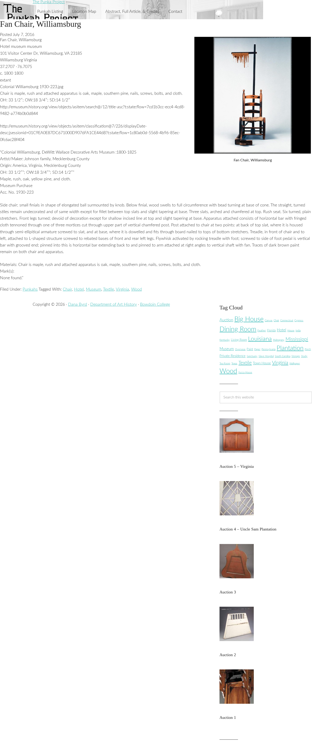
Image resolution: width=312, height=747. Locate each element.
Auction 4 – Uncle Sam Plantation (247, 529)
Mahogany (278, 340)
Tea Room (224, 363)
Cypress (298, 320)
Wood (136, 289)
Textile (108, 289)
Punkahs (30, 289)
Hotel (79, 289)
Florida (271, 330)
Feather (261, 330)
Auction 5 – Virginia (236, 466)
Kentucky (224, 340)
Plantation (290, 348)
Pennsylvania (268, 349)
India (298, 330)
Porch (308, 349)
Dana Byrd (77, 305)
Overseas (240, 349)
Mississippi (297, 339)
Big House (249, 319)
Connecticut (286, 320)
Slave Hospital (266, 356)
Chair (67, 289)
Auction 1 (227, 717)
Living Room (239, 339)
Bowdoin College (155, 305)
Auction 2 (227, 654)
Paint (250, 349)
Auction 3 (227, 592)
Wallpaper (294, 363)
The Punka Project (49, 2)
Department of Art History (113, 305)
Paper (257, 349)
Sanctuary (252, 356)
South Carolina (282, 356)
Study (304, 356)
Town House (262, 363)
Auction (226, 320)
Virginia (122, 289)
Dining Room (237, 329)
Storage (295, 356)
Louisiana (260, 339)
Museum (93, 289)
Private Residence (232, 356)
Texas (234, 363)
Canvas (268, 320)
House (290, 330)
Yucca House (245, 372)
